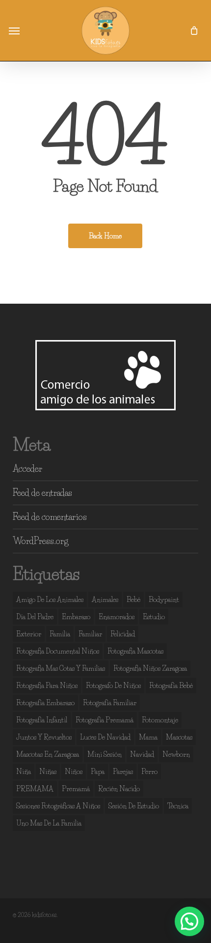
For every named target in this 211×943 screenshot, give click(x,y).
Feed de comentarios (50, 517)
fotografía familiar (109, 702)
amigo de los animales (49, 599)
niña (23, 771)
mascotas (179, 737)
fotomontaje (160, 719)
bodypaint (164, 599)
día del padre (34, 616)
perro (149, 771)
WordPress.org (40, 541)
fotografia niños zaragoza (150, 668)
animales (105, 599)
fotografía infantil (41, 719)
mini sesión (104, 754)
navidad (142, 754)
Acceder (27, 468)
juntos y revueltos (44, 737)
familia (60, 633)
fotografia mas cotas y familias (60, 668)
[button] (14, 30)
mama (148, 737)
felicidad (122, 633)
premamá (76, 788)
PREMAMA (34, 788)
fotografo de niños (113, 685)
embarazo (76, 616)
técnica (177, 805)
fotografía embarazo (45, 702)
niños (73, 771)
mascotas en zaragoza (47, 754)
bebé (133, 599)
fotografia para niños (47, 685)
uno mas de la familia (48, 823)
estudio (154, 616)
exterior (28, 633)
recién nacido (119, 788)
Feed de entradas (42, 492)
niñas (47, 771)
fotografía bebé (171, 685)
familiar (90, 633)
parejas (123, 771)
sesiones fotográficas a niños (58, 805)
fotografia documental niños (57, 651)
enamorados (116, 616)
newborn (176, 754)
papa (98, 771)
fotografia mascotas (135, 651)
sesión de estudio (133, 805)
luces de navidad (105, 737)
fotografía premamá (104, 719)
